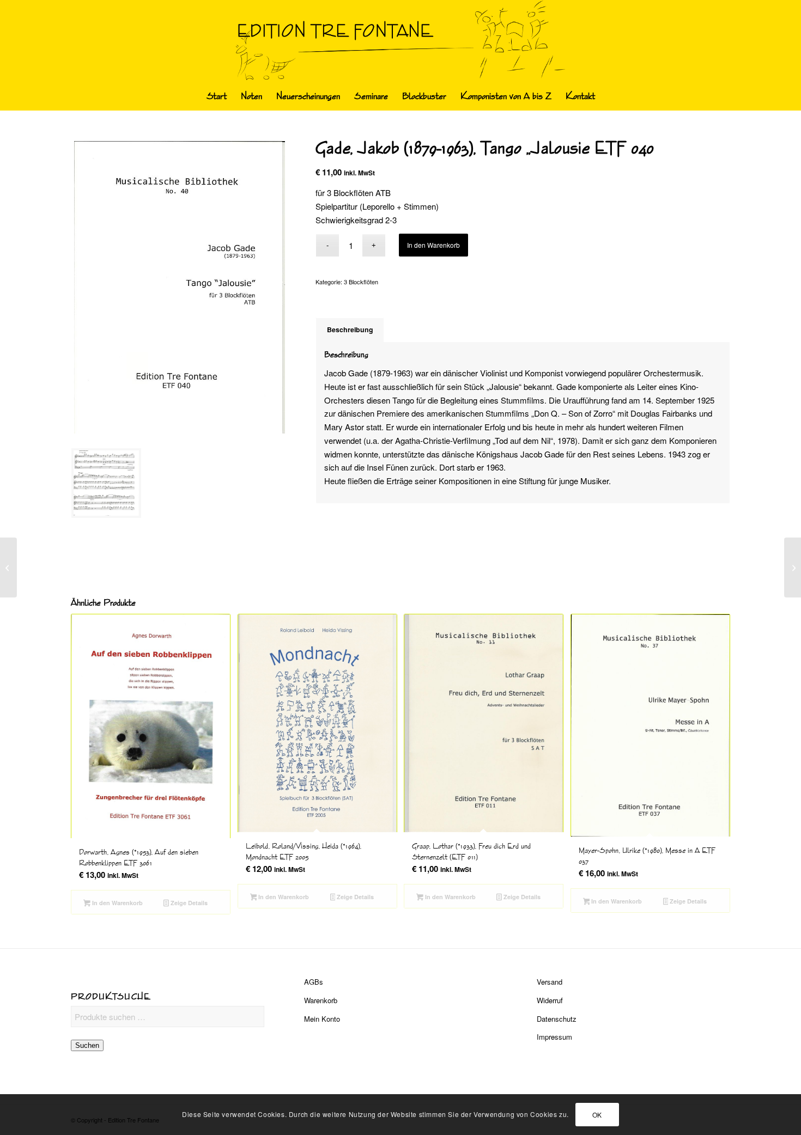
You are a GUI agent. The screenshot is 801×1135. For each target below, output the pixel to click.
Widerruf (550, 1000)
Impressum (554, 1037)
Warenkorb (320, 1000)
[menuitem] (216, 96)
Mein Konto (322, 1019)
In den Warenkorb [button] (116, 903)
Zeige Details (188, 903)
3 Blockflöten (361, 281)
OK (597, 1114)
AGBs (313, 982)
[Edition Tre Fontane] (401, 41)
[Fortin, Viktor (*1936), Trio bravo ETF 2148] (8, 567)
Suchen (87, 1045)
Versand (549, 982)
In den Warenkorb (433, 244)
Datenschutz (557, 1019)
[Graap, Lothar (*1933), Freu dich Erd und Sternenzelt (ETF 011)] (792, 567)
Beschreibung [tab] (350, 329)
